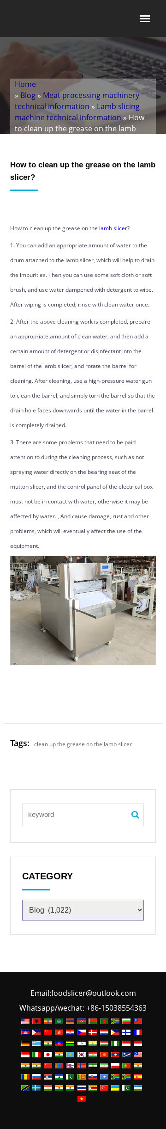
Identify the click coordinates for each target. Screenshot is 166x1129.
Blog (28, 95)
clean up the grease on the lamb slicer (83, 744)
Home (25, 84)
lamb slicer (113, 228)
